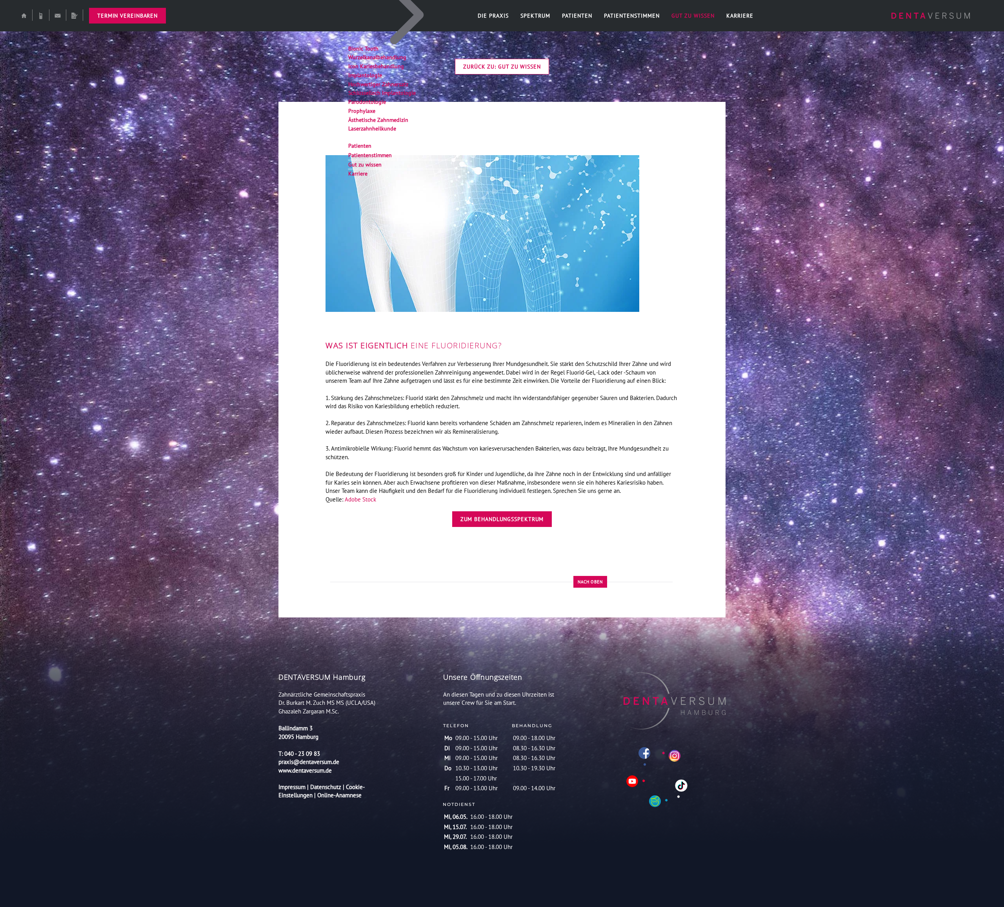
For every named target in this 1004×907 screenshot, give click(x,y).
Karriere (739, 15)
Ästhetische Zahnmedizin (378, 119)
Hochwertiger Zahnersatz (378, 84)
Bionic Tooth (363, 48)
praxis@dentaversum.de (308, 762)
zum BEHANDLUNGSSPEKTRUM (502, 519)
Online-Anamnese (339, 795)
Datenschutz (325, 787)
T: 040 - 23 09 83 (299, 753)
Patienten (577, 15)
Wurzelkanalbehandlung (377, 57)
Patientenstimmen (632, 15)
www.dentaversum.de (305, 770)
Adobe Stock (360, 499)
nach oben (590, 582)
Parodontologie (367, 101)
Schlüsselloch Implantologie (382, 92)
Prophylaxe (361, 110)
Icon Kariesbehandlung (376, 66)
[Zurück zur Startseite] (930, 15)
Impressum (292, 787)
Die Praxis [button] (493, 15)
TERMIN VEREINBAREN (127, 15)
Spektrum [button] (535, 15)
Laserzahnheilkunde (372, 128)
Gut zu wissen (693, 15)
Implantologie (365, 75)
